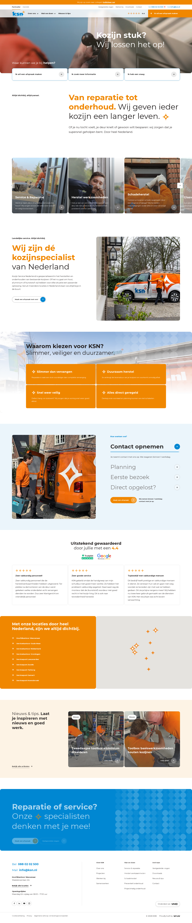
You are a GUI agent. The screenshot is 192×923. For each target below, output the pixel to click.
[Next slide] (180, 185)
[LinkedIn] (19, 903)
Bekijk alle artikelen (20, 766)
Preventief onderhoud (133, 883)
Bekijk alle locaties (20, 886)
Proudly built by (166, 916)
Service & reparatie (132, 868)
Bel (156, 7)
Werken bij (119, 7)
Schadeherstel (130, 878)
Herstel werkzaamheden (134, 873)
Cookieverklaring (18, 916)
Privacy (29, 916)
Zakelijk (26, 7)
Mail (173, 7)
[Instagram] (29, 903)
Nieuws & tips (64, 13)
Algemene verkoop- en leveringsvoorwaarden (51, 916)
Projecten (100, 873)
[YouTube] (24, 903)
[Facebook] (14, 903)
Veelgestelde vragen (105, 7)
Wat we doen (47, 13)
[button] (132, 648)
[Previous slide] (12, 185)
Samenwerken (102, 883)
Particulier (16, 7)
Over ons (32, 13)
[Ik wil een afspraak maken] (184, 13)
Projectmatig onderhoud (134, 889)
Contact (139, 7)
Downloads (130, 7)
